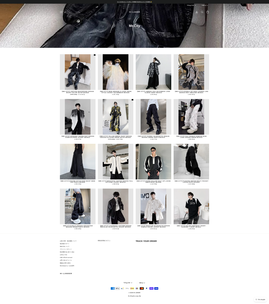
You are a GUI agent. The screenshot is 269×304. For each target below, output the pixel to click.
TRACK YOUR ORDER (146, 241)
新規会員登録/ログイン (104, 240)
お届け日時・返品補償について (68, 241)
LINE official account (66, 257)
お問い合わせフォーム (66, 260)
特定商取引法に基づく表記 (67, 252)
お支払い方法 (63, 254)
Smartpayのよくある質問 (67, 265)
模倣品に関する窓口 (65, 263)
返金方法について (64, 246)
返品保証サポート (64, 243)
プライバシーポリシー (66, 249)
